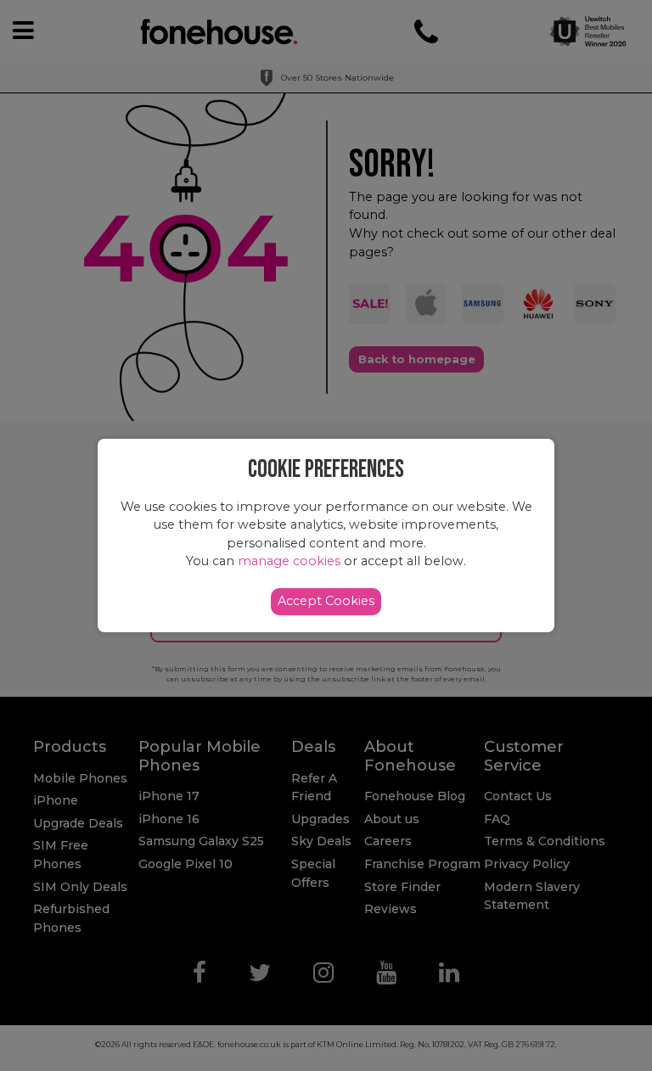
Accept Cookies (326, 600)
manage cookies (289, 561)
